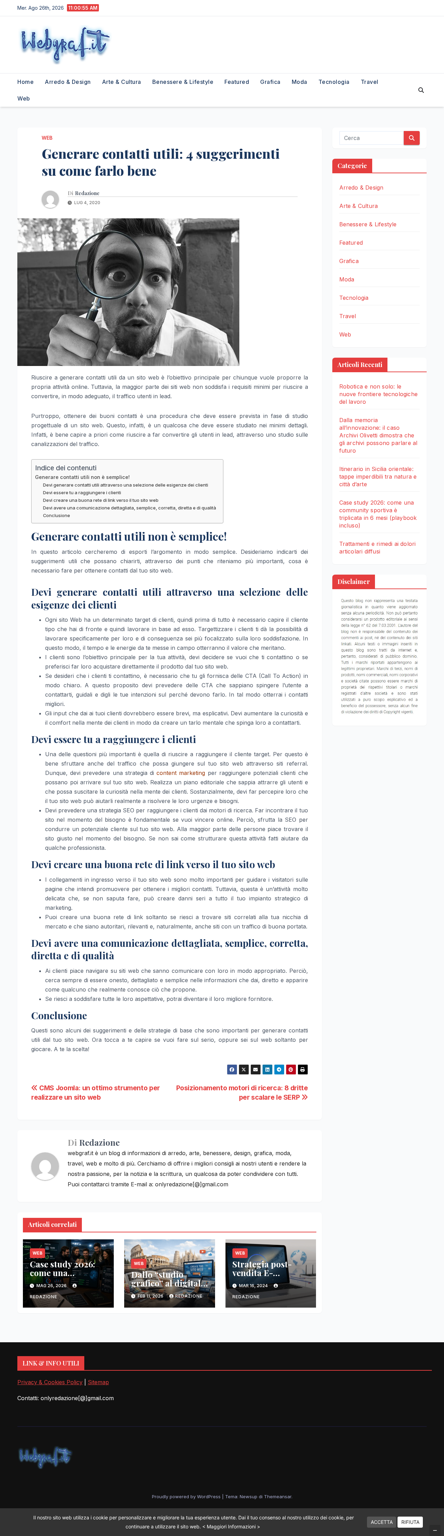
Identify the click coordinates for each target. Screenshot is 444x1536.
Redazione (87, 193)
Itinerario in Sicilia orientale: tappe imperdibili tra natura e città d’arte (378, 476)
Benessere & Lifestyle (183, 81)
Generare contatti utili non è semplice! (82, 477)
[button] (421, 90)
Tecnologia (334, 81)
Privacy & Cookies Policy (50, 1382)
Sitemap (98, 1382)
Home (25, 81)
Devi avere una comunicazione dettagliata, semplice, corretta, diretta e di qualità (129, 507)
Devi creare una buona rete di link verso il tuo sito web (101, 500)
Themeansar (277, 1496)
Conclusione (56, 515)
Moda (299, 81)
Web (23, 98)
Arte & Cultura (121, 81)
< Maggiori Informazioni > (231, 1526)
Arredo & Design (68, 81)
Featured (236, 81)
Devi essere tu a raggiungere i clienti (82, 492)
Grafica (270, 81)
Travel (369, 81)
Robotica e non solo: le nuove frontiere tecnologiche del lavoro (378, 394)
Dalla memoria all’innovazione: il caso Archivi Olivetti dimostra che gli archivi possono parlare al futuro (378, 435)
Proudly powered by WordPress (187, 1496)
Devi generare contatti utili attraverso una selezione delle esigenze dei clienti (125, 485)
